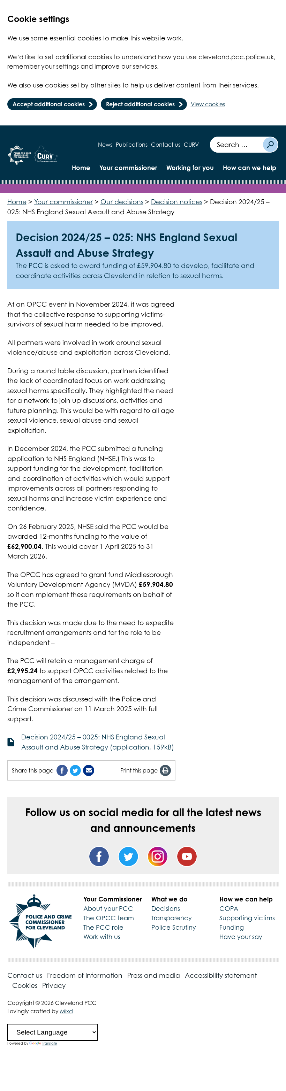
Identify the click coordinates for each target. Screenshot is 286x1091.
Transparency (171, 918)
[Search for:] (236, 145)
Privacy (54, 985)
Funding (231, 927)
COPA (228, 908)
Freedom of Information (84, 975)
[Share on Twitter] (75, 770)
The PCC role (103, 927)
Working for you (190, 167)
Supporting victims (247, 918)
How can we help (249, 167)
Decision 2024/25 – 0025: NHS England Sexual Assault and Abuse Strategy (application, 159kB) (97, 742)
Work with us (101, 936)
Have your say (240, 936)
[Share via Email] (88, 770)
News (105, 144)
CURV (191, 144)
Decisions (165, 908)
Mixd (66, 1011)
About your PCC (108, 908)
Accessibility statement (221, 975)
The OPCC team (108, 918)
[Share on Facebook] (62, 770)
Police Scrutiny (173, 927)
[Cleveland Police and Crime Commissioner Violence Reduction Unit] (46, 155)
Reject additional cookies (140, 104)
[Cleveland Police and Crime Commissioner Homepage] (19, 155)
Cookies (24, 985)
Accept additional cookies (49, 104)
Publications (132, 144)
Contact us (165, 144)
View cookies (208, 104)
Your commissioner (128, 167)
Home (81, 167)
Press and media (153, 975)
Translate (49, 1043)
